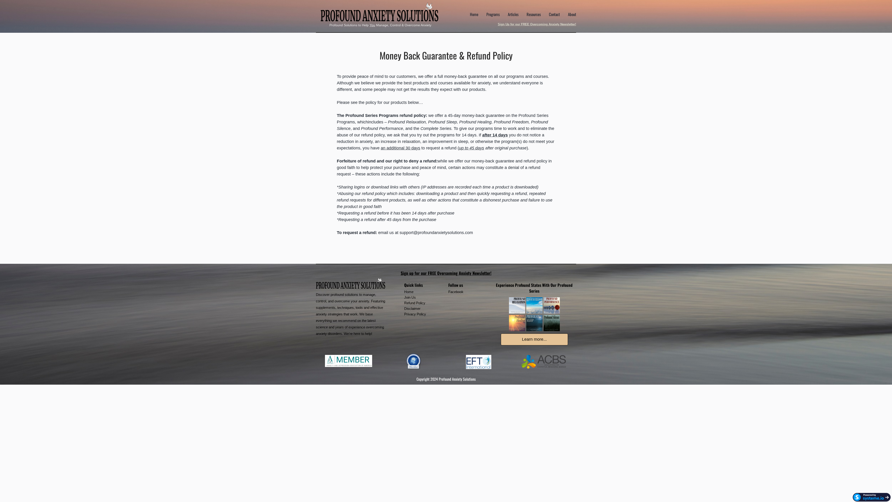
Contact (554, 14)
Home (474, 14)
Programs (493, 14)
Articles (513, 14)
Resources (534, 14)
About (572, 14)
